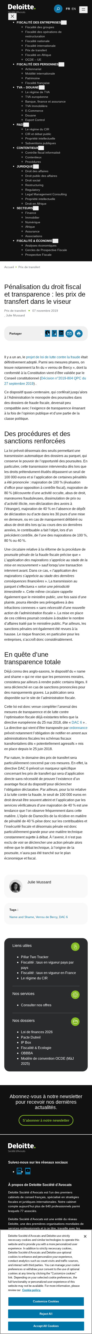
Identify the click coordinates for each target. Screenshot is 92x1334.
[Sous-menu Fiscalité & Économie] (55, 241)
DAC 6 (77, 722)
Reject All (46, 1314)
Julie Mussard (15, 315)
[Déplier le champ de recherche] (58, 8)
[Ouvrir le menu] (83, 9)
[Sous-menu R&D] (26, 124)
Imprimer (79, 333)
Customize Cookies (46, 1301)
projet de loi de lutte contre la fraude (53, 357)
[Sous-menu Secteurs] (36, 208)
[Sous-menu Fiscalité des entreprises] (64, 22)
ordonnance (78, 727)
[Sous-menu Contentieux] (41, 148)
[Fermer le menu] (12, 16)
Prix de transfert (29, 267)
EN (74, 8)
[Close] (85, 1236)
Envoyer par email (69, 333)
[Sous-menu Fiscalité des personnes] (61, 64)
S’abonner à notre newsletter (46, 1120)
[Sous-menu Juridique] (36, 166)
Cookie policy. (31, 1290)
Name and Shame (21, 917)
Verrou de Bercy (46, 917)
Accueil (9, 267)
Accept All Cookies (45, 1326)
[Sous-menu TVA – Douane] (42, 87)
